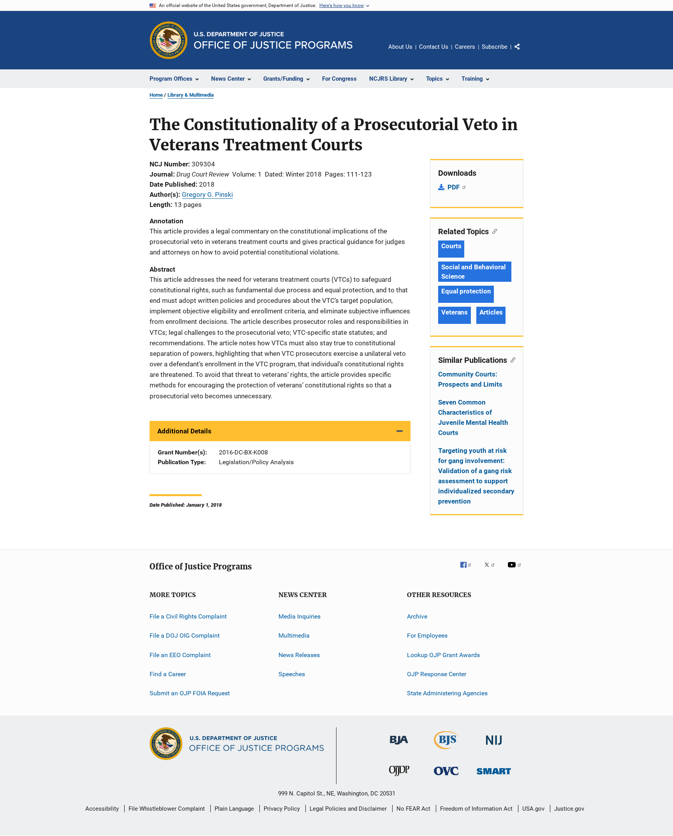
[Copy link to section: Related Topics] (493, 231)
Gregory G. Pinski (207, 194)
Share (523, 52)
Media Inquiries (299, 616)
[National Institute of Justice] (494, 746)
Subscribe (494, 46)
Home (156, 95)
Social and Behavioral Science (473, 271)
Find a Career (168, 674)
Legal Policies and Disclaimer (348, 808)
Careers (465, 46)
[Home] (273, 40)
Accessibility (102, 808)
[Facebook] (468, 570)
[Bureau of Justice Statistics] (446, 750)
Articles (490, 312)
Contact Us (433, 46)
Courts (451, 246)
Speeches (291, 674)
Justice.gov (569, 808)
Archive (417, 616)
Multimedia (294, 635)
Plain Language (234, 808)
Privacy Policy (282, 808)
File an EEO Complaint (180, 655)
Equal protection (466, 291)
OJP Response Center (436, 674)
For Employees (427, 635)
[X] (492, 570)
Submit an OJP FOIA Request (190, 693)
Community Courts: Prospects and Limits (470, 379)
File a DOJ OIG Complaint (185, 635)
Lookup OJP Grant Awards (443, 655)
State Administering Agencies (447, 693)
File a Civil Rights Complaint (188, 616)
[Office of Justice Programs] (169, 40)
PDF (454, 187)
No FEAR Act (413, 808)
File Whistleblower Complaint (167, 808)
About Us (400, 46)
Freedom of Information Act (476, 808)
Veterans (454, 312)
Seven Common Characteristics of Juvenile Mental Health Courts (473, 417)
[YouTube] (515, 570)
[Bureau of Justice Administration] (399, 746)
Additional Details (184, 431)
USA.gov (533, 808)
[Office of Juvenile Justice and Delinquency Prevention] (399, 777)
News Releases (299, 655)
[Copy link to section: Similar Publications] (511, 359)
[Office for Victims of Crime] (446, 776)
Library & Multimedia (190, 95)
